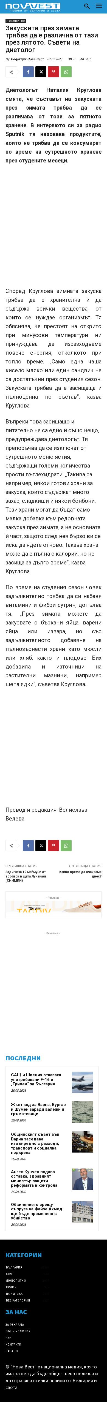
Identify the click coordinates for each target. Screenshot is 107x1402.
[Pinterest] (53, 71)
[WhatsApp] (66, 71)
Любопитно (16, 21)
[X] (40, 71)
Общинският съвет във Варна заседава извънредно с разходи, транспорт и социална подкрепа (35, 1143)
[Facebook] (28, 71)
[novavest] (32, 7)
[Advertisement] (53, 225)
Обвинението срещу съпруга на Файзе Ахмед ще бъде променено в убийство (36, 1211)
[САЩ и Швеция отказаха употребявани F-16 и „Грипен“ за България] (82, 1082)
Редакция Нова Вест (27, 59)
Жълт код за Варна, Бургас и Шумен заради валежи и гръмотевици (38, 1109)
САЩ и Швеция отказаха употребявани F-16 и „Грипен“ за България (36, 1079)
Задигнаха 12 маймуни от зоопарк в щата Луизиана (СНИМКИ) (25, 876)
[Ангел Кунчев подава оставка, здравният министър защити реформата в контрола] (82, 1179)
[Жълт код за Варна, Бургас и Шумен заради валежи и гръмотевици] (82, 1112)
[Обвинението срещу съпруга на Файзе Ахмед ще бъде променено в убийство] (82, 1212)
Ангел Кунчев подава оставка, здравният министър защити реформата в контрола (34, 1178)
